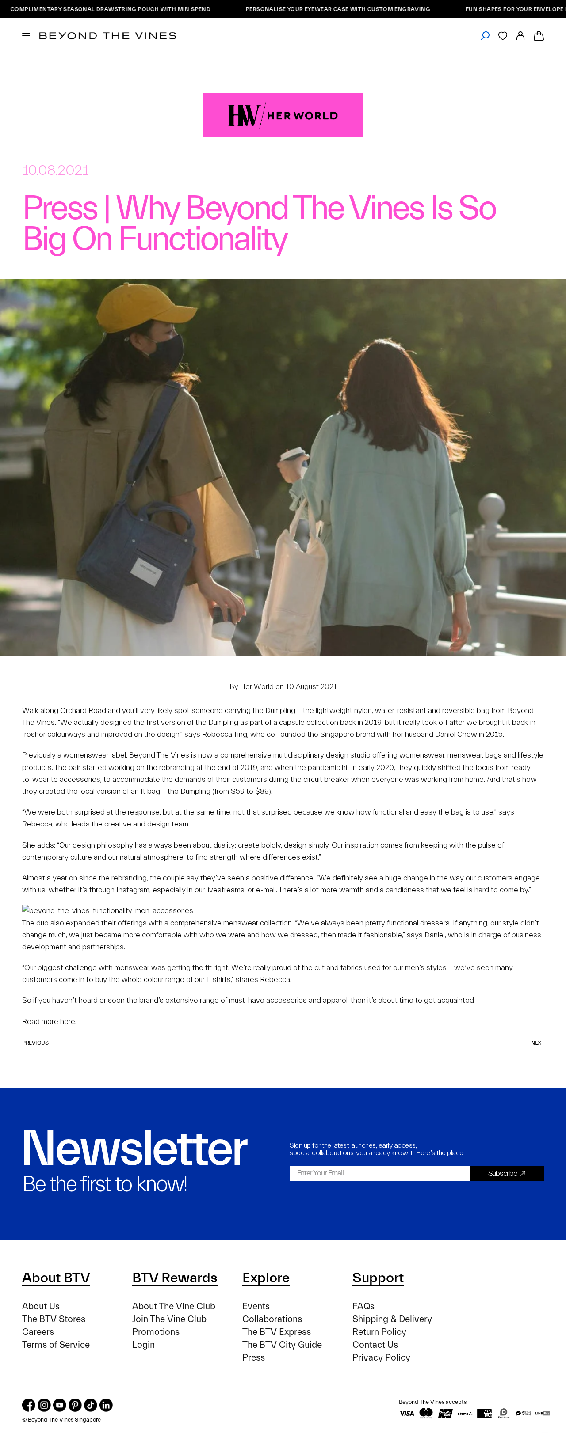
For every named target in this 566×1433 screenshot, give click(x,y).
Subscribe (502, 1173)
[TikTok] (90, 1405)
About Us (41, 1306)
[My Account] (520, 35)
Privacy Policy (381, 1358)
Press (253, 1358)
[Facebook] (28, 1405)
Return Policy (379, 1332)
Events (256, 1306)
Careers (38, 1332)
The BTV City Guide (282, 1345)
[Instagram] (44, 1405)
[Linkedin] (106, 1405)
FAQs (363, 1306)
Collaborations (272, 1319)
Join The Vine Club (169, 1319)
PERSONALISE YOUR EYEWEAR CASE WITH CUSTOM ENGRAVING (304, 9)
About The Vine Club (173, 1306)
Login (143, 1345)
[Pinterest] (75, 1405)
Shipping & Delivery (392, 1319)
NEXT (537, 1042)
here (67, 1021)
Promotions (156, 1332)
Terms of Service (56, 1345)
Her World (257, 686)
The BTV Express (276, 1332)
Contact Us (375, 1345)
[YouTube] (59, 1405)
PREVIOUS (35, 1042)
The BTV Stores (53, 1319)
